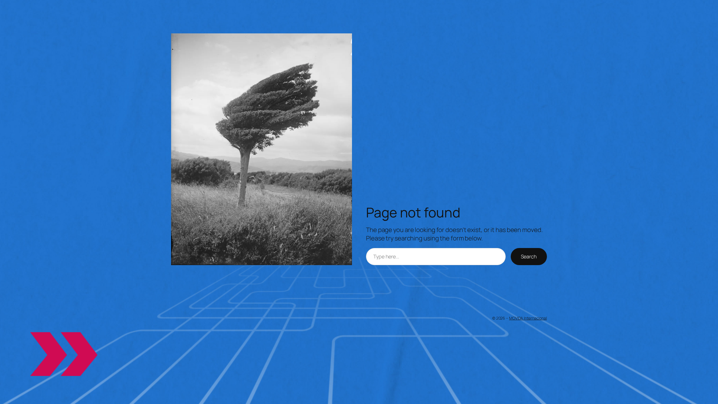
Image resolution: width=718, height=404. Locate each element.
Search (529, 256)
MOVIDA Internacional (528, 318)
